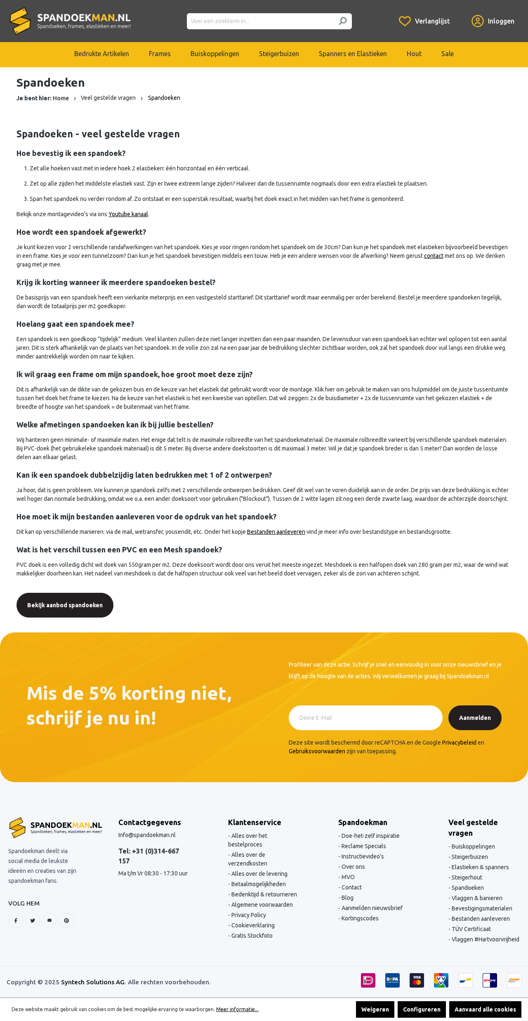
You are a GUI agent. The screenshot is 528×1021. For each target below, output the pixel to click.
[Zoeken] (342, 21)
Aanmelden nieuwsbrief (371, 908)
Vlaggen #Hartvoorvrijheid (484, 939)
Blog (347, 897)
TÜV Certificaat (470, 929)
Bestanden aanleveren (480, 918)
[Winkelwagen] (460, 15)
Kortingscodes (359, 918)
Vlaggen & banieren (476, 898)
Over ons (352, 866)
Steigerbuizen (469, 857)
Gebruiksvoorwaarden (317, 751)
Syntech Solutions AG (93, 982)
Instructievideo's (362, 856)
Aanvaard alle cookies (485, 1009)
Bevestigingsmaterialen (481, 908)
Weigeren (375, 1009)
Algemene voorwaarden (261, 904)
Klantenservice (254, 822)
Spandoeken (467, 887)
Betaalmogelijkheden (258, 884)
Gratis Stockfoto (251, 935)
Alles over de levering (259, 873)
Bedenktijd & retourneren (263, 894)
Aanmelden (475, 717)
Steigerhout (466, 877)
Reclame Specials (363, 846)
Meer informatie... (237, 1009)
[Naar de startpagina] (70, 21)
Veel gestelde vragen (473, 827)
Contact (351, 887)
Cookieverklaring (252, 925)
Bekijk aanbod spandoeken (65, 605)
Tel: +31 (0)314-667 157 (148, 856)
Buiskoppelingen (472, 846)
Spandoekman (362, 822)
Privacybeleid (459, 742)
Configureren (422, 1009)
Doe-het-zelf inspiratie (370, 835)
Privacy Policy (248, 915)
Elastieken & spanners (479, 867)
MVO (347, 877)
